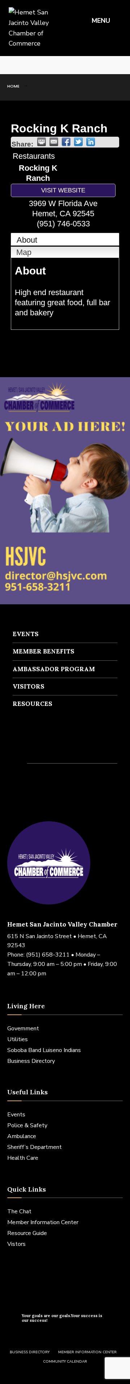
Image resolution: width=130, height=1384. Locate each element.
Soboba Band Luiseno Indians (44, 1050)
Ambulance (21, 1136)
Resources (32, 704)
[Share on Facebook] (66, 141)
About (27, 239)
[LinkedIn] (32, 65)
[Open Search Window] (119, 65)
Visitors (28, 686)
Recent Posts (40, 749)
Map (23, 252)
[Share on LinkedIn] (90, 141)
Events (26, 634)
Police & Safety (27, 1125)
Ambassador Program (54, 669)
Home (13, 86)
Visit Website (63, 190)
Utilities (17, 1039)
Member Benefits (43, 651)
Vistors (16, 1244)
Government (23, 1028)
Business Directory (31, 1061)
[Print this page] (41, 141)
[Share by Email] (53, 141)
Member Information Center (42, 1222)
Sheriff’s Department (34, 1147)
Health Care (22, 1158)
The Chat (19, 1211)
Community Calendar (65, 1361)
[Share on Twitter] (78, 141)
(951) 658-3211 (48, 955)
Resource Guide (27, 1233)
